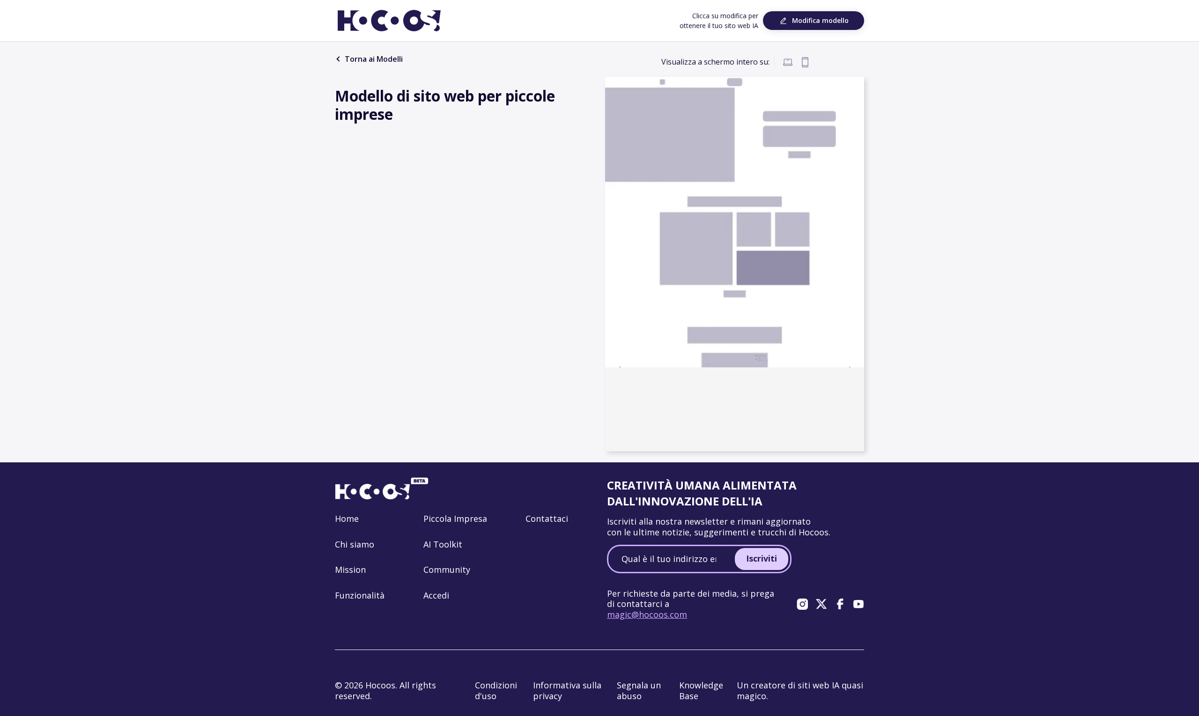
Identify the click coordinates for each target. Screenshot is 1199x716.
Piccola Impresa (455, 518)
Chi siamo (354, 544)
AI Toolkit (442, 544)
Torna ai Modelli (373, 59)
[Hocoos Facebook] (839, 603)
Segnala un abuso (639, 690)
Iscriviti (761, 558)
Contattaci (546, 518)
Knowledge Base (701, 690)
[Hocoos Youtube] (858, 603)
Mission (350, 569)
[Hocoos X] (821, 603)
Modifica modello (820, 20)
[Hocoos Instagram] (802, 603)
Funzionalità (360, 595)
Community (446, 569)
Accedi (436, 595)
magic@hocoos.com (647, 614)
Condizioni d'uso (496, 690)
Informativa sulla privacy (567, 690)
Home (347, 518)
